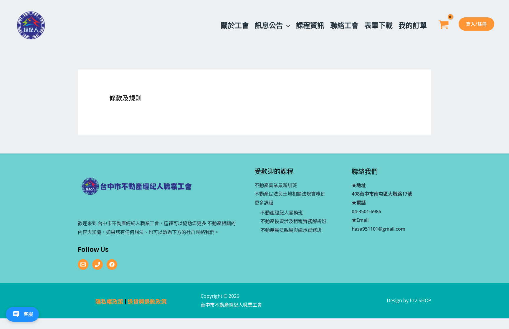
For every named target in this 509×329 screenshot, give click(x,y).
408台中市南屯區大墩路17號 (382, 194)
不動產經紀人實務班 (281, 212)
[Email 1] (83, 264)
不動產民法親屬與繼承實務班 (291, 230)
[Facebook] (112, 264)
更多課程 (263, 202)
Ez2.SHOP (420, 300)
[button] (286, 25)
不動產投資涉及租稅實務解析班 (293, 221)
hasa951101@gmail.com (378, 229)
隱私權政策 (109, 302)
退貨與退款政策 (147, 302)
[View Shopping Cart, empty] (443, 25)
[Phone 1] (97, 264)
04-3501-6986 (366, 211)
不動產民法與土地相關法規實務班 (289, 194)
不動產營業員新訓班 (275, 185)
